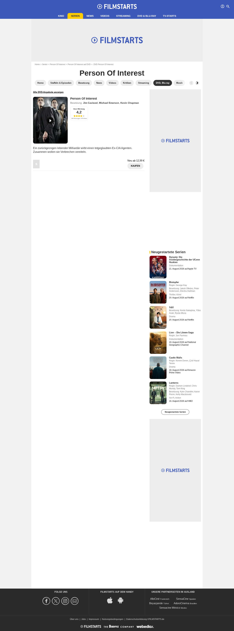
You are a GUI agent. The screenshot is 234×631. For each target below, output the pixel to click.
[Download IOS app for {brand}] (112, 599)
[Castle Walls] (158, 367)
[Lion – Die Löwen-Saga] (158, 342)
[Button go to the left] (191, 83)
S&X (171, 307)
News (90, 16)
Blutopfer (174, 282)
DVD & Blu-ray (146, 16)
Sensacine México (169, 607)
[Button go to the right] (197, 83)
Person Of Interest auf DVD (79, 64)
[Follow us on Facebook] (46, 601)
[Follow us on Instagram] (65, 601)
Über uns (74, 619)
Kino (61, 16)
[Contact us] (75, 601)
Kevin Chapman (129, 102)
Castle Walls (175, 357)
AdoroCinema (181, 603)
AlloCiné (154, 598)
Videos (104, 16)
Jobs (83, 619)
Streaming (123, 16)
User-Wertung (79, 109)
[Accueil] (117, 6)
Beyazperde (156, 603)
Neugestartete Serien (175, 412)
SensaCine (182, 598)
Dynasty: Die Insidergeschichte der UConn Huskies (184, 259)
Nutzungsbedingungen (112, 619)
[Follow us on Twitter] (56, 601)
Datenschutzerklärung (136, 619)
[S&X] (158, 317)
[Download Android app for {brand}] (122, 599)
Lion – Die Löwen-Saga (181, 332)
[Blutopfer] (158, 292)
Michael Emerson (109, 102)
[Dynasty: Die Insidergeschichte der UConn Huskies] (158, 267)
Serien (75, 16)
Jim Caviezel (90, 102)
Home (37, 64)
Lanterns (173, 383)
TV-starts (169, 16)
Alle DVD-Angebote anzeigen (48, 92)
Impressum (94, 619)
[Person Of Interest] (50, 120)
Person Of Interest (57, 64)
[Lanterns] (158, 393)
